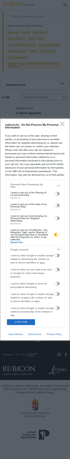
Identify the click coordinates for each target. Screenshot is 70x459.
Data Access (35, 334)
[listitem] (35, 185)
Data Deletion (15, 334)
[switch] (57, 193)
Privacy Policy (54, 334)
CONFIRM (21, 322)
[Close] (63, 125)
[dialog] (35, 229)
